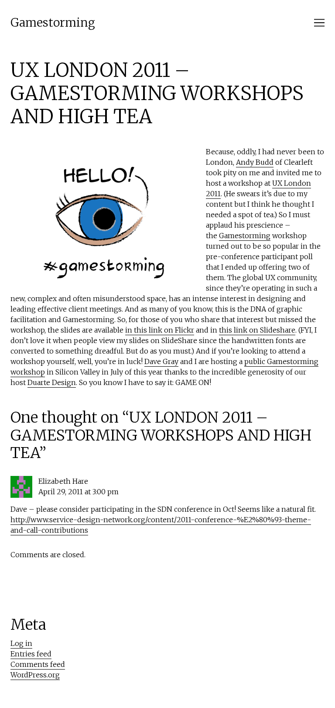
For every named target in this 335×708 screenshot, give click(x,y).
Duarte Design (51, 382)
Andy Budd (254, 162)
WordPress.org (35, 674)
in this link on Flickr (159, 330)
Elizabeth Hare (63, 481)
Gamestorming (52, 22)
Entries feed (30, 653)
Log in (21, 643)
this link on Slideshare (257, 330)
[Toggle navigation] (319, 22)
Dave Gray (161, 361)
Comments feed (37, 664)
